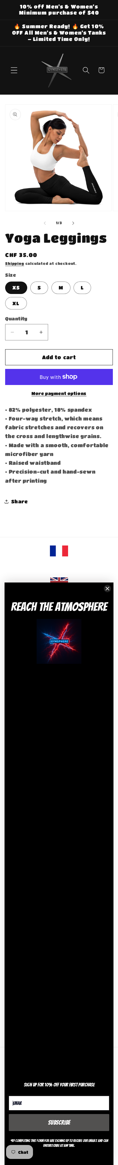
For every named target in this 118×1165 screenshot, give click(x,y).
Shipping (14, 263)
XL (15, 303)
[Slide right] (73, 223)
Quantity (16, 318)
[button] (14, 70)
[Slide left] (44, 223)
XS (16, 287)
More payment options (59, 393)
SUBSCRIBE (59, 1122)
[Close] (107, 588)
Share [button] (19, 501)
